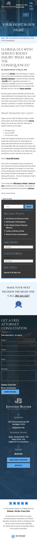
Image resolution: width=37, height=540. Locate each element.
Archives (11, 242)
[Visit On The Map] (18, 536)
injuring (31, 121)
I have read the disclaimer (10, 388)
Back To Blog (7, 199)
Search (29, 207)
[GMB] (22, 503)
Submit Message (10, 392)
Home (3, 38)
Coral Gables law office (18, 460)
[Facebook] (10, 503)
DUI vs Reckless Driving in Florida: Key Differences (16, 226)
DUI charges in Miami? (21, 183)
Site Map (17, 511)
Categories (8, 258)
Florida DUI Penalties (12, 158)
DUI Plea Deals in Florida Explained (15, 222)
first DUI (4, 81)
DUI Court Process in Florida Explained (16, 234)
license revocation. (25, 88)
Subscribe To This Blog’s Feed (12, 272)
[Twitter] (14, 503)
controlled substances (8, 78)
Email (3, 359)
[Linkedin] (18, 503)
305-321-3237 (31, 6)
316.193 (12, 74)
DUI (7, 38)
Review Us (18, 465)
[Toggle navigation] (26, 15)
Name (3, 340)
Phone (3, 350)
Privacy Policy (12, 384)
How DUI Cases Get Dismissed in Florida (17, 218)
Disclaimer (4, 384)
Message (4, 369)
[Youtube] (26, 503)
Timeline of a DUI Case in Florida (15, 231)
